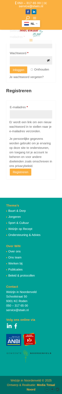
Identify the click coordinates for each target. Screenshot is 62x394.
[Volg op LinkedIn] (34, 11)
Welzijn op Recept (20, 229)
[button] (47, 389)
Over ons (14, 251)
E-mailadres (23, 107)
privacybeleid (23, 166)
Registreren (20, 172)
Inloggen (18, 70)
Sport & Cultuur (18, 222)
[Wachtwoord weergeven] (48, 60)
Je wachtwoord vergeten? (26, 77)
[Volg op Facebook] (28, 11)
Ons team (15, 257)
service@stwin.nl (17, 310)
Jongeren (14, 216)
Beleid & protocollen (21, 275)
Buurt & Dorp (17, 210)
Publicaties (15, 269)
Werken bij (15, 263)
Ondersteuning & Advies (24, 235)
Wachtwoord (23, 53)
